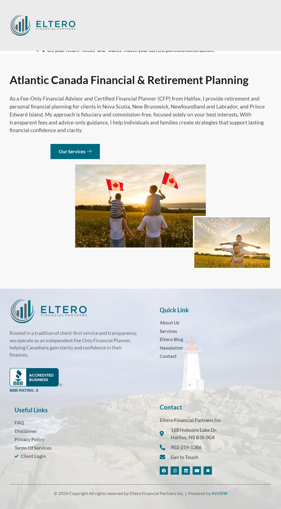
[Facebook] (164, 470)
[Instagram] (175, 470)
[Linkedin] (186, 470)
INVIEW (219, 493)
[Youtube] (197, 470)
